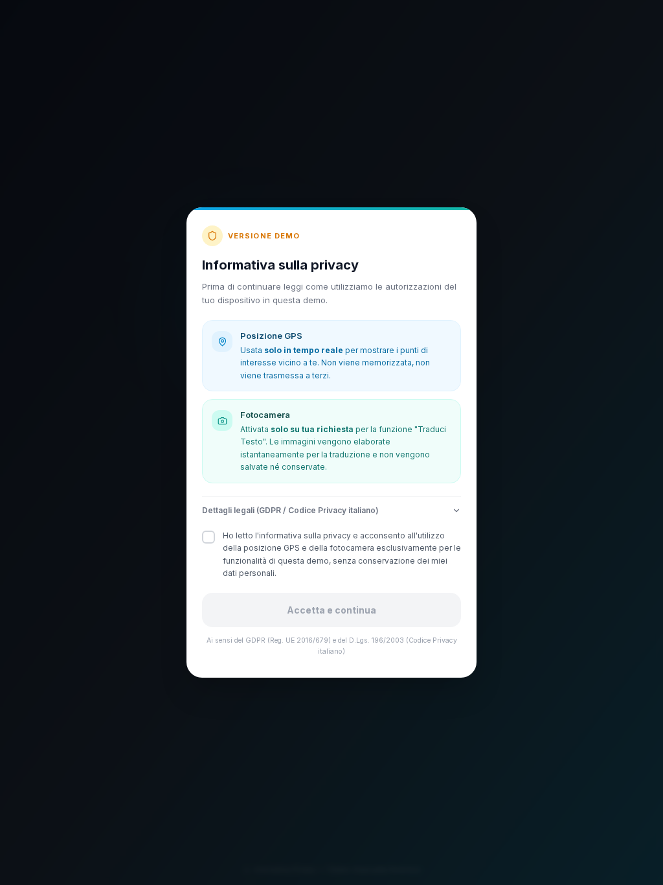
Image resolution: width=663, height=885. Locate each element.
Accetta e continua (331, 609)
